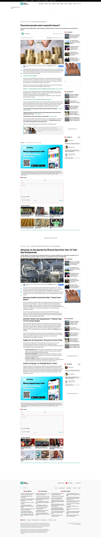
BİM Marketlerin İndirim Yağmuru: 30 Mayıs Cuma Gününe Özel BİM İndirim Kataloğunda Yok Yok (73, 498)
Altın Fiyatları (41, 3)
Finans (50, 3)
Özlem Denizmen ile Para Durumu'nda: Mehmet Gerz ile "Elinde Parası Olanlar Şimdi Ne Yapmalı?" (43, 498)
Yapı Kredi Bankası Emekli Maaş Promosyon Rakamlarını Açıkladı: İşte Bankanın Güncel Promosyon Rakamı (57, 508)
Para (26, 142)
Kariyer (65, 3)
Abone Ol (61, 66)
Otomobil (54, 3)
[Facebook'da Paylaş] (21, 67)
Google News (44, 65)
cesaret (40, 142)
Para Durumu (23, 21)
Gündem (74, 3)
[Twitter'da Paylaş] (21, 70)
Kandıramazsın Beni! (69, 158)
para (61, 72)
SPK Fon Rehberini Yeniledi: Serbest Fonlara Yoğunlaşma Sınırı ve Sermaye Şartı (27, 515)
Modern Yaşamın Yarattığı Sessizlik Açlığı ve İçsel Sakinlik (72, 151)
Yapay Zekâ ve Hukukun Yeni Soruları (72, 143)
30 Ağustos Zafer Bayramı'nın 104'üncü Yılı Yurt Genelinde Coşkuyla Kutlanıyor (27, 506)
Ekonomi (46, 3)
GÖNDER (61, 200)
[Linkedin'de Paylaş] (21, 73)
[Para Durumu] (24, 3)
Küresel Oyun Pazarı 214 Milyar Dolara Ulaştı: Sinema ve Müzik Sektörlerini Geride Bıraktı (28, 499)
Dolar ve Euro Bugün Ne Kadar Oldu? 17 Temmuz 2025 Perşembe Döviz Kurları (57, 512)
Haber (28, 246)
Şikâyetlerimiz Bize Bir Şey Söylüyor (58, 496)
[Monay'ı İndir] (42, 157)
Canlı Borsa (70, 3)
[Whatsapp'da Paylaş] (21, 76)
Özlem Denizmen (71, 153)
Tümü (79, 137)
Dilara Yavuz (70, 140)
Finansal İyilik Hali (30, 142)
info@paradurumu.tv (59, 33)
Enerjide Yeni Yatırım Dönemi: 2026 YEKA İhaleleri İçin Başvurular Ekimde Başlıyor (57, 501)
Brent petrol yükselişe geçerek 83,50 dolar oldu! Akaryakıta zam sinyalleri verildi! (73, 512)
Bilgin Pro (78, 524)
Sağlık (58, 3)
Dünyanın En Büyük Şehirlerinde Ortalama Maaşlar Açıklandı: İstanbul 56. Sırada (43, 514)
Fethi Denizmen (71, 147)
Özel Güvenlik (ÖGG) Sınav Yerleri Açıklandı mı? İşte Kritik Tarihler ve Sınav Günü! (73, 494)
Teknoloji (61, 3)
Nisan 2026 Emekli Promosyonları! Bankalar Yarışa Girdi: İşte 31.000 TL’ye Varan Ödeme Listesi (58, 505)
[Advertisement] (86, 22)
